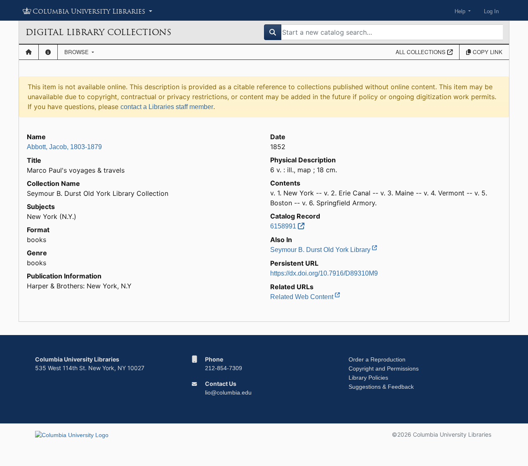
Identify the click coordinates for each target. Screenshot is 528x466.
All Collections (421, 52)
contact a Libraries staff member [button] (166, 106)
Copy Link (486, 52)
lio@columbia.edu (228, 392)
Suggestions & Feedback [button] (381, 386)
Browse (77, 52)
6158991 (284, 226)
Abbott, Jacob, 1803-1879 (64, 146)
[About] (48, 52)
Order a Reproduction (377, 359)
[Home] (28, 52)
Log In (491, 11)
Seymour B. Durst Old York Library (321, 249)
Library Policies (368, 377)
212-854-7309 (223, 368)
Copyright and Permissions (384, 368)
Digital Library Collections (98, 32)
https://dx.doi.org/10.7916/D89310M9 (324, 273)
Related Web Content (302, 296)
